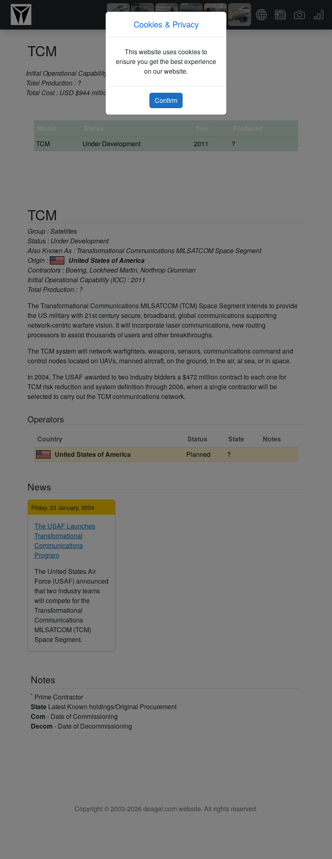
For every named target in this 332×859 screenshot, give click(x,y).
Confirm (166, 100)
